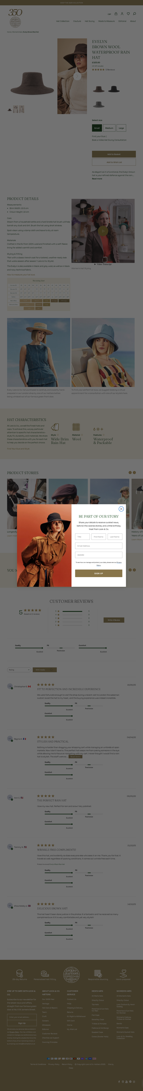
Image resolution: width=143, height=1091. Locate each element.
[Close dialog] (121, 509)
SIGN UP (98, 573)
